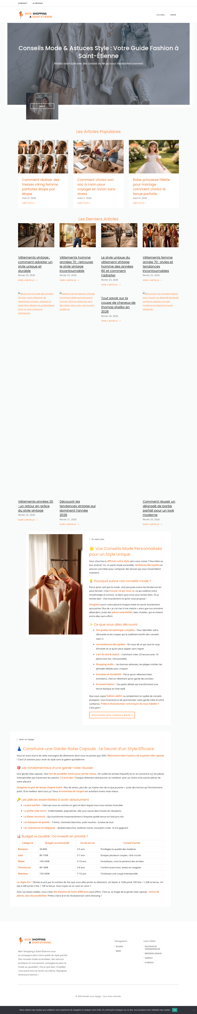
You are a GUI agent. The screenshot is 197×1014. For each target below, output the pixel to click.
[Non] (193, 1010)
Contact (22, 3)
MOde (42, 106)
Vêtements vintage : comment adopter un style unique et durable (35, 264)
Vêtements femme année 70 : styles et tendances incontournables (158, 264)
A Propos (38, 3)
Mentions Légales (153, 953)
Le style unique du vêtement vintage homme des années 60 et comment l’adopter (117, 266)
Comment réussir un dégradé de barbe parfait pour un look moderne (159, 508)
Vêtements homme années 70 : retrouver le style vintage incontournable (76, 264)
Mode (173, 15)
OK (174, 1010)
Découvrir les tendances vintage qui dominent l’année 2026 (78, 508)
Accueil (161, 15)
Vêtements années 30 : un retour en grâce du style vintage (35, 506)
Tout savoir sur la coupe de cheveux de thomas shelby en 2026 (118, 305)
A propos (149, 962)
